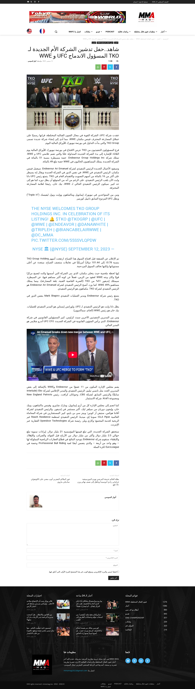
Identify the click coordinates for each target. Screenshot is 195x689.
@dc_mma (42, 234)
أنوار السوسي (32, 61)
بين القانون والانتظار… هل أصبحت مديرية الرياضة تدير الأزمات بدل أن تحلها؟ (40, 617)
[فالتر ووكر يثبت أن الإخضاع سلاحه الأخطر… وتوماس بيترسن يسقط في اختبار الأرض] (63, 604)
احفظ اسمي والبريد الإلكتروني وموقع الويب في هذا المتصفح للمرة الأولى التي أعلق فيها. (83, 572)
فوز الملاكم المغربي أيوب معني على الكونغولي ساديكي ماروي (50, 480)
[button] (56, 31)
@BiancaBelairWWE (77, 229)
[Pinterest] (104, 67)
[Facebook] (38, 1)
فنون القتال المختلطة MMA (145, 39)
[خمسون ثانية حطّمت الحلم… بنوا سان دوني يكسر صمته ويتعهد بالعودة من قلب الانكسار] (63, 631)
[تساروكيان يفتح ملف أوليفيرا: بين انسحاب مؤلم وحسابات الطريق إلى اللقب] (112, 617)
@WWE (38, 224)
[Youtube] (28, 1)
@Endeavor (61, 224)
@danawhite (91, 224)
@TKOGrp (78, 219)
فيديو (93, 43)
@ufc (97, 219)
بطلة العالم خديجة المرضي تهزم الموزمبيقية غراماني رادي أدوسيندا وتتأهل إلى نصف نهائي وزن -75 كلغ (98, 482)
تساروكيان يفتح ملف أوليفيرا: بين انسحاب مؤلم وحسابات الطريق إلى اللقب (89, 617)
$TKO (61, 219)
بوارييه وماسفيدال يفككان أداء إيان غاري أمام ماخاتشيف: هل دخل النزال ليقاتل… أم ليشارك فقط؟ (89, 603)
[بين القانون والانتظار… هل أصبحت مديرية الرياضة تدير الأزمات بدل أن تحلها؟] (63, 617)
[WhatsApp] (98, 67)
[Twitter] (31, 1)
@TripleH (41, 229)
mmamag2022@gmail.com (75, 670)
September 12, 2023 (89, 249)
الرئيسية (165, 39)
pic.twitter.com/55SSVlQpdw (63, 240)
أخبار (158, 39)
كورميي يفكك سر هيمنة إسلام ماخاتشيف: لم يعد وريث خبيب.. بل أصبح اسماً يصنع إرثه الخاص (89, 630)
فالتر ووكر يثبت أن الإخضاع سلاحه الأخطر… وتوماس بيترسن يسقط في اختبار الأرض (40, 603)
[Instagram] (34, 1)
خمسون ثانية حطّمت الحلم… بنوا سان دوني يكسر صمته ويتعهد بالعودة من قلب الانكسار (40, 630)
